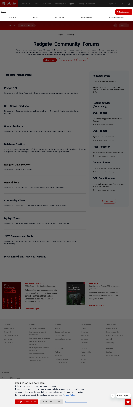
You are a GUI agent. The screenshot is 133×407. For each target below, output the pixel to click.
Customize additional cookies (76, 402)
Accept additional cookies (27, 402)
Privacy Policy (69, 395)
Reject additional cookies (51, 402)
